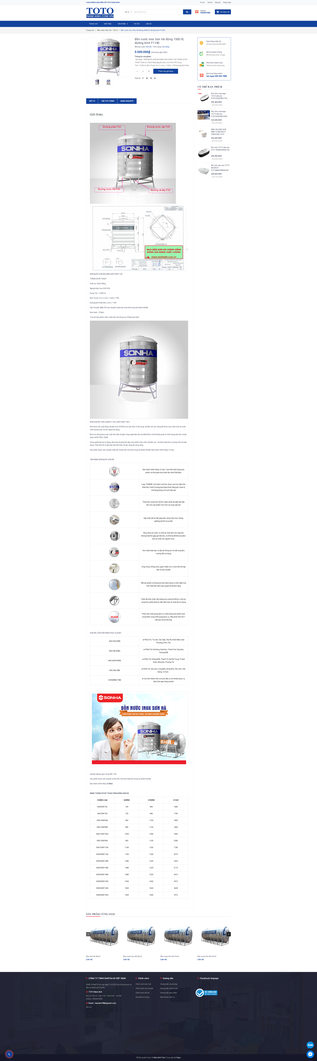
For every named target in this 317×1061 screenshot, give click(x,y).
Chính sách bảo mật (143, 984)
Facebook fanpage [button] (209, 978)
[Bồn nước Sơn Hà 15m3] (177, 936)
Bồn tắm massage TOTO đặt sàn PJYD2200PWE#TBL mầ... (219, 96)
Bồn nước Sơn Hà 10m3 (207, 956)
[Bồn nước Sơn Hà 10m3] (214, 936)
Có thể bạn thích (210, 86)
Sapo (179, 1058)
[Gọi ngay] (9, 1054)
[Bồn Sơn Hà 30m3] (102, 936)
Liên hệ (209, 2)
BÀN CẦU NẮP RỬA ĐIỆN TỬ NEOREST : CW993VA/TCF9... (218, 131)
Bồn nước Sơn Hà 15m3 (169, 956)
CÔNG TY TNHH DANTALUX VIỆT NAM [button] (107, 978)
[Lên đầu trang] (312, 740)
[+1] (155, 78)
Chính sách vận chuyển (144, 988)
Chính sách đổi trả (142, 993)
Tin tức (202, 2)
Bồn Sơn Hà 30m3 (93, 956)
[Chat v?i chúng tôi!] (310, 1054)
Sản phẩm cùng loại (100, 914)
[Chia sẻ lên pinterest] (151, 78)
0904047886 (205, 13)
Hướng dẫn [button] (168, 978)
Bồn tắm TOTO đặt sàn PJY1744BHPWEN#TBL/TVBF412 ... (220, 149)
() (224, 12)
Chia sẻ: (138, 78)
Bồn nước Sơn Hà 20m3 (132, 956)
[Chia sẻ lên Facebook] (143, 78)
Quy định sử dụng (142, 997)
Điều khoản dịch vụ (167, 997)
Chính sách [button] (143, 978)
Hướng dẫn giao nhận (168, 993)
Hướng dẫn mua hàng (168, 984)
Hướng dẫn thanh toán (169, 988)
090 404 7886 (221, 76)
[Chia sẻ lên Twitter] (147, 78)
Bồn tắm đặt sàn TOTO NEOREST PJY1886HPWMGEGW (220, 167)
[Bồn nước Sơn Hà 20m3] (140, 936)
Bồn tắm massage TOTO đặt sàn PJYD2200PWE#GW (219, 113)
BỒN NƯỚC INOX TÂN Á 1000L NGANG (29, 1053)
